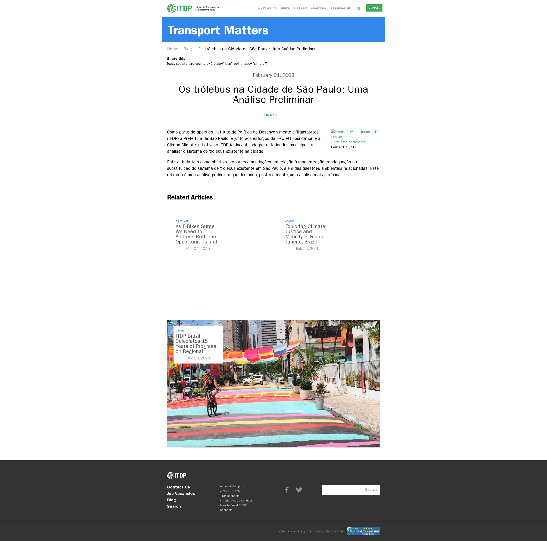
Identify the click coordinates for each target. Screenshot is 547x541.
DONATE (374, 8)
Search (174, 506)
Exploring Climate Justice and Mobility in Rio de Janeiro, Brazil (305, 234)
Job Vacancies (181, 493)
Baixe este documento (348, 142)
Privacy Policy (296, 531)
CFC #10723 (316, 531)
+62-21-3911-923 (231, 491)
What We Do (267, 8)
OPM (282, 531)
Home (172, 49)
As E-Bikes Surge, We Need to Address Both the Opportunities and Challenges (196, 236)
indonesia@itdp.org (233, 486)
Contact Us (178, 487)
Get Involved (340, 8)
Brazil (271, 115)
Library (300, 8)
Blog (187, 49)
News (285, 8)
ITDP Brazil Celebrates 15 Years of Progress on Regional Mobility (196, 346)
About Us (318, 8)
